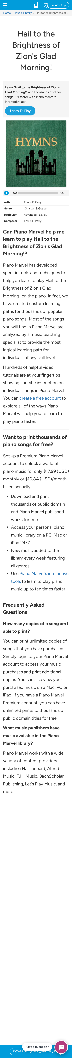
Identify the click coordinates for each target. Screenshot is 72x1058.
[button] (5, 5)
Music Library (23, 13)
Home (7, 13)
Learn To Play (20, 111)
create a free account (40, 398)
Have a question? (37, 1046)
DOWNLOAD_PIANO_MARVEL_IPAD (36, 1051)
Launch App (58, 5)
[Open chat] (61, 1047)
